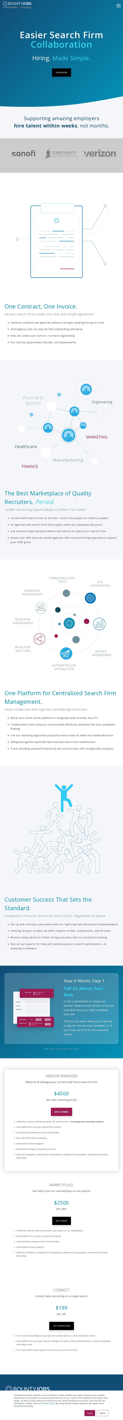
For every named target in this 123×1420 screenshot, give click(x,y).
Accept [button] (90, 1413)
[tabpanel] (23, 153)
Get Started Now (61, 1326)
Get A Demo (61, 1111)
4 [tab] (67, 167)
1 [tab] (56, 167)
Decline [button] (102, 1413)
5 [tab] (69, 1050)
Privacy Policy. (48, 1403)
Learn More (61, 72)
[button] (118, 5)
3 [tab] (63, 167)
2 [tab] (60, 167)
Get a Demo (61, 1220)
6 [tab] (75, 1050)
